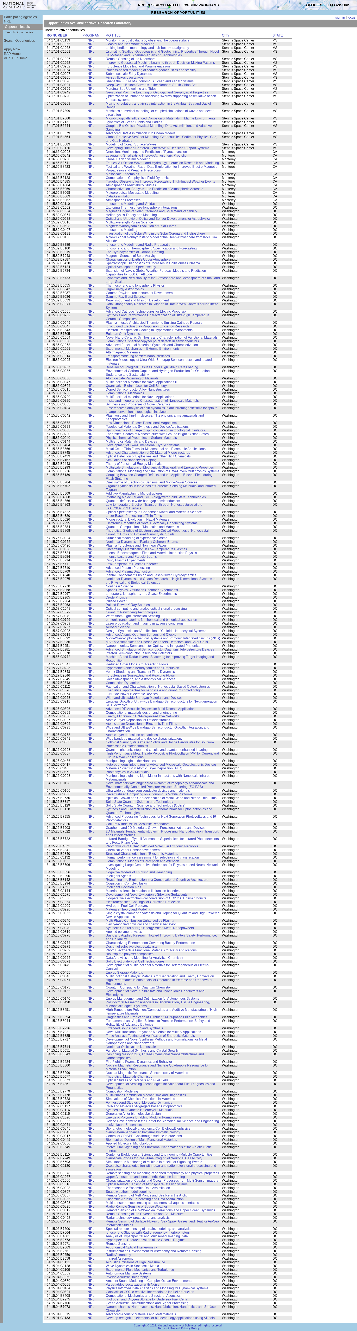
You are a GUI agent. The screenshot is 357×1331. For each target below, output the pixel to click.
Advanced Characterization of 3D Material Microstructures (148, 452)
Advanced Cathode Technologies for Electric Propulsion (147, 311)
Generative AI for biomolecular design (133, 1113)
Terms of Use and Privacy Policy (178, 1328)
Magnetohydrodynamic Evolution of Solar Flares (141, 226)
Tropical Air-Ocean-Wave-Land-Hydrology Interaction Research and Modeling (162, 163)
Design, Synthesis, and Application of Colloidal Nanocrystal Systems (156, 631)
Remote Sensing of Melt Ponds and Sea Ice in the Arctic (146, 1195)
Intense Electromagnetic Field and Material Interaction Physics (151, 553)
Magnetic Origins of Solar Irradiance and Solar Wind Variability (151, 211)
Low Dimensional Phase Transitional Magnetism (141, 423)
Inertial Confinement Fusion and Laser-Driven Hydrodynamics (151, 575)
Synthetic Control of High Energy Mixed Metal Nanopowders (150, 928)
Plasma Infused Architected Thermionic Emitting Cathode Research (155, 322)
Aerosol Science (118, 627)
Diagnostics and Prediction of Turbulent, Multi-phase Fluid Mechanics (156, 1017)
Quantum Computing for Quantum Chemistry (138, 987)
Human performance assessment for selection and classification (152, 857)
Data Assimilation (118, 196)
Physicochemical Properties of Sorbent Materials (141, 437)
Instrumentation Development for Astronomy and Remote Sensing (153, 1251)
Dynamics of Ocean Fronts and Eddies (134, 122)
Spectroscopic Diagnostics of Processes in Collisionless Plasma (153, 263)
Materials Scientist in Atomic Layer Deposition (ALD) (144, 768)
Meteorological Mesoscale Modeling (132, 192)
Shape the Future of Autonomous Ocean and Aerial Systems (150, 81)
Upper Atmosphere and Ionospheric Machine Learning (145, 1177)
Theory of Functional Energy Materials (134, 463)
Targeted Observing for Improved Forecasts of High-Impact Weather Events (160, 181)
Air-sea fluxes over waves (124, 77)
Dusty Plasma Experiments (125, 560)
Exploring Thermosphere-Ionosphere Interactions (141, 207)
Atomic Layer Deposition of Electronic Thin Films (141, 723)
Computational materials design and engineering (141, 712)
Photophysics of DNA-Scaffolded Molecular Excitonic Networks (152, 846)
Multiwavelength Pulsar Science (129, 222)
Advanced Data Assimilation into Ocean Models (140, 133)
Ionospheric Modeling (121, 229)
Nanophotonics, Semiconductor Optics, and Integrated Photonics (153, 645)
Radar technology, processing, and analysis (138, 1217)
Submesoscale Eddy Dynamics (129, 74)
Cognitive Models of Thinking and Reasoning (139, 872)
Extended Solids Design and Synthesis (134, 1028)
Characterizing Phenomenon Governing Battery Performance (150, 943)
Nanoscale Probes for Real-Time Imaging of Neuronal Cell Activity (154, 1158)
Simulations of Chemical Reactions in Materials (140, 1099)
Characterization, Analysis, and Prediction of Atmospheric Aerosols (154, 189)
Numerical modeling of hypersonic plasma (136, 538)
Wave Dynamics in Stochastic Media (132, 1266)
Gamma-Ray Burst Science (126, 296)
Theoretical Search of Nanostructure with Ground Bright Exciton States (157, 434)
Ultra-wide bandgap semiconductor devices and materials (148, 790)
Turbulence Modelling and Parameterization (138, 66)
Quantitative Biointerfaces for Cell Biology (136, 385)
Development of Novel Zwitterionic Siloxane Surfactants (146, 894)
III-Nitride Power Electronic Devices (132, 694)
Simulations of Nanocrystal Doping (131, 460)
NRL (7, 21)
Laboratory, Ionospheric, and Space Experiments (141, 593)
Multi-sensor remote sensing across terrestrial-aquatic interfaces (152, 1203)
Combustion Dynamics (122, 683)
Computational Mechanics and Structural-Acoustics (143, 1295)
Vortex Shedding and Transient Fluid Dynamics (140, 671)
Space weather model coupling (128, 1191)
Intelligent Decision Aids (123, 887)
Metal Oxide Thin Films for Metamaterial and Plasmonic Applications (156, 449)
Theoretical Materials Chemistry (129, 1076)
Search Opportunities (19, 32)
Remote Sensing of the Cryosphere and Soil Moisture (145, 1214)
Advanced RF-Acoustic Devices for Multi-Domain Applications (151, 709)
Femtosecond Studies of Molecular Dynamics (139, 1102)
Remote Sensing (118, 1243)
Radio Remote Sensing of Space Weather (136, 1206)
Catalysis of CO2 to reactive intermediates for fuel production (150, 1292)
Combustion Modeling (122, 1091)
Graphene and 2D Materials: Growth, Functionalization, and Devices (155, 827)
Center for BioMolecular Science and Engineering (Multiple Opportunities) (159, 1154)
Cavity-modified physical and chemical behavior (141, 924)
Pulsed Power (116, 601)
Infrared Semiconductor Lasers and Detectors (139, 653)
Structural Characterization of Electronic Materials (142, 853)
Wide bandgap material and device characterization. (144, 738)
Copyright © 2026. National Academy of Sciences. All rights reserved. (178, 1325)
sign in (340, 17)
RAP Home (12, 54)
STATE (278, 35)
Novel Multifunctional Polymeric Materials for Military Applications (153, 1032)
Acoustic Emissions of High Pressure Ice (135, 1262)
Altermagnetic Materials (123, 352)
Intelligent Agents (118, 876)
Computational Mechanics (125, 393)
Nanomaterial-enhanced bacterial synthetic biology (143, 1132)
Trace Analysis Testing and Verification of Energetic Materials (150, 1035)
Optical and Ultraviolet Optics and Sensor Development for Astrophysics (158, 218)
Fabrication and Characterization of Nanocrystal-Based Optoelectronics (158, 686)
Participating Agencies (20, 17)
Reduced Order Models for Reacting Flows (137, 664)
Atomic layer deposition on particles (132, 735)
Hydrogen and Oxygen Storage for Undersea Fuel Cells (146, 1299)
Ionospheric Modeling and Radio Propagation (139, 244)
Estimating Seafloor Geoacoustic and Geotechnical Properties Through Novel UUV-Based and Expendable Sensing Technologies (162, 53)
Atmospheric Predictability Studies (131, 185)
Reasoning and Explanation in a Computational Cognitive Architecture (157, 879)
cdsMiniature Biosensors (124, 1125)
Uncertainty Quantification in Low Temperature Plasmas (146, 549)
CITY (226, 35)
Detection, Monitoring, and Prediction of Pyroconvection (146, 152)
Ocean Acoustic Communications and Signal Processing (147, 1303)
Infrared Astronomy (119, 1258)
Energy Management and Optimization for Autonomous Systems (152, 998)
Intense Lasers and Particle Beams (131, 556)
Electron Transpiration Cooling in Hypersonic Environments (149, 330)
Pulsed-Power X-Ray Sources (128, 605)
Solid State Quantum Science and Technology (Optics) (145, 805)
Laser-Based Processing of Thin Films (134, 515)
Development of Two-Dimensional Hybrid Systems (143, 445)
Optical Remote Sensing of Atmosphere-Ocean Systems (147, 1184)
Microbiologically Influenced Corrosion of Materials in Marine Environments (160, 118)
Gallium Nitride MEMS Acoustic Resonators (137, 824)
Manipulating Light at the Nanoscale (132, 761)
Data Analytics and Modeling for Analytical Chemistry (144, 957)
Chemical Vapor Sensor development (133, 850)
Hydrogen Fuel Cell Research (128, 905)
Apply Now (12, 49)
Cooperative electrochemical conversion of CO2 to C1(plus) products (156, 898)
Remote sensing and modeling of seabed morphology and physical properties (162, 1173)
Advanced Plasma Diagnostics (128, 571)
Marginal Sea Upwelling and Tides (131, 88)
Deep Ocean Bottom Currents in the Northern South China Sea (152, 85)
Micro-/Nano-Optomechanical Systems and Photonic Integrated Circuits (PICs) (163, 638)
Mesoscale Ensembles (122, 174)
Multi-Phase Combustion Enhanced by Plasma (140, 920)
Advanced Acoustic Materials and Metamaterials (141, 1314)
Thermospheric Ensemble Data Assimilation (138, 1188)
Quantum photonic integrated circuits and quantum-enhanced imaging (157, 749)
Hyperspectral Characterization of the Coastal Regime (145, 1240)
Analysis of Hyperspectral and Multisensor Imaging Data (147, 1236)
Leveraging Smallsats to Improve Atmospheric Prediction (147, 155)
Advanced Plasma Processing (128, 567)
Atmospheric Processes (123, 200)
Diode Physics (116, 597)
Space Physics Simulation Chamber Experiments (142, 590)
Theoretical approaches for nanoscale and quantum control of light (154, 690)
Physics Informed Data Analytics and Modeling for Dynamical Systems (157, 1288)
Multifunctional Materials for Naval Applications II (141, 382)
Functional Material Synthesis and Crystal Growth (142, 1050)
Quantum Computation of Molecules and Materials (142, 527)
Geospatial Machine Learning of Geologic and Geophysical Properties (157, 92)
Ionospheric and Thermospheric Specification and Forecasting (151, 248)
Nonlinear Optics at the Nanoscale (131, 1047)
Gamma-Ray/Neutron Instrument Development (140, 293)
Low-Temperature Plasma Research (132, 564)
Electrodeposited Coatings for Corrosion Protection (143, 902)
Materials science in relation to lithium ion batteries (143, 891)
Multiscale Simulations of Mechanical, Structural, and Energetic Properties (160, 467)
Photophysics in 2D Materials (127, 772)
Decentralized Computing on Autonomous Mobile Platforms (149, 794)
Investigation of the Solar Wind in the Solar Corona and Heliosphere (155, 233)
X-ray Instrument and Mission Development (137, 300)
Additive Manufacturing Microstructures (134, 493)
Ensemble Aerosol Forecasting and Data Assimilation (145, 1199)
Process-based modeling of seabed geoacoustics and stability (151, 70)
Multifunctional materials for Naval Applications (140, 397)
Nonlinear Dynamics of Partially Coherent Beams (142, 541)
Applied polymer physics (124, 931)
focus (351, 17)
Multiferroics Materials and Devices (131, 441)
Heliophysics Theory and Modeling (131, 215)
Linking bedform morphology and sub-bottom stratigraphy (147, 48)
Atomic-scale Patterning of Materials (132, 378)
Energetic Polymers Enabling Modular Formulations (143, 1117)
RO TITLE (113, 35)
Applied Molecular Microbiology (129, 1143)
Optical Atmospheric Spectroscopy (131, 267)
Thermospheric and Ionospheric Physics (135, 285)
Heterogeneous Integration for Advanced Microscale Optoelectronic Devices (161, 764)
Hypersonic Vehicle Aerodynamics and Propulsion (142, 668)
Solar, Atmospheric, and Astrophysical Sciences (140, 679)
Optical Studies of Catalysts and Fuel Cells (137, 1080)
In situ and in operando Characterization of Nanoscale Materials (152, 400)
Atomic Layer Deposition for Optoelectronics (138, 720)
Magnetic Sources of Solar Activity (131, 255)
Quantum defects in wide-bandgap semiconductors (143, 501)
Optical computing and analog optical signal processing (146, 608)
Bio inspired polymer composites (130, 954)
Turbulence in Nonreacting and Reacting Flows (140, 675)
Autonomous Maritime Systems (128, 1273)
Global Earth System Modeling (128, 159)
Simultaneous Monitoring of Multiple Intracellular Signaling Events (154, 1162)
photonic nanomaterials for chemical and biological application (151, 619)
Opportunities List (18, 26)
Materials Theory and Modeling (128, 909)
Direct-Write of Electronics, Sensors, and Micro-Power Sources (151, 482)
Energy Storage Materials (124, 972)
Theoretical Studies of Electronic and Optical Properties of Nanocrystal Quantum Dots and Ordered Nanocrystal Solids (157, 532)
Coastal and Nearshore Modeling (130, 44)
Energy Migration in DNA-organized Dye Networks (143, 716)
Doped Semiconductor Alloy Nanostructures (138, 389)
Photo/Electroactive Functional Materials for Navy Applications (151, 950)
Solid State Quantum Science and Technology (139, 801)
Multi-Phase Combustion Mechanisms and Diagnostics (146, 1095)
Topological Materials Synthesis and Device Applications (147, 426)
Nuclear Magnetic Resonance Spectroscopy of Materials (147, 1073)
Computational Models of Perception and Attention (142, 861)
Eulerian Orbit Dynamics (124, 333)
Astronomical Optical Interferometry (131, 1247)
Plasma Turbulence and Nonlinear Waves (136, 545)
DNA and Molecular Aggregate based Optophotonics (144, 1106)
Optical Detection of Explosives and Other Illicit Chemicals (148, 456)
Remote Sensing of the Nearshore (131, 59)
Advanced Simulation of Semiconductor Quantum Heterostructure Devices (160, 649)
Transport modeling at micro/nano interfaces (138, 356)
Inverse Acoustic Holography (127, 1277)
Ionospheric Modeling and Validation (132, 203)
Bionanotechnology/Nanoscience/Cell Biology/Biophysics (148, 1128)
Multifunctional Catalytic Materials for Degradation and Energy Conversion (160, 976)
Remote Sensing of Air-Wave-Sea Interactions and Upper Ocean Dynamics (160, 1210)
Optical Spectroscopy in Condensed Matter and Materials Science (154, 512)
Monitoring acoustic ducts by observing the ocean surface (147, 40)
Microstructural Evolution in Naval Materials (137, 519)
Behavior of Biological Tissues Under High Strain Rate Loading (152, 367)
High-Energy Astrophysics (125, 289)
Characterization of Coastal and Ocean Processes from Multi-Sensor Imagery (162, 1180)
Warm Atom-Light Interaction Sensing (133, 616)
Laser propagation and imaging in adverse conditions (144, 623)
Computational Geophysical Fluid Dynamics (138, 178)
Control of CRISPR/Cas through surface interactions (144, 1136)
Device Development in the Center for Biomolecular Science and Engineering (162, 1121)
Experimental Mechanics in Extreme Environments (143, 348)
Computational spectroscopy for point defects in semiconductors (152, 341)
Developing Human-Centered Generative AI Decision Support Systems (157, 148)
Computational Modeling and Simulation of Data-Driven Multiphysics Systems (162, 471)
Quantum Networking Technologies (131, 612)
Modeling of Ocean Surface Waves (131, 144)
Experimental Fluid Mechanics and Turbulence (140, 1269)
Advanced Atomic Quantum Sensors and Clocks (141, 634)
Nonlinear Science (119, 586)
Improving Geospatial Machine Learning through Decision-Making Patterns (160, 62)
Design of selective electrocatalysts (131, 946)
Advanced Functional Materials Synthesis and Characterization (152, 345)
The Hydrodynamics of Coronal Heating (135, 252)
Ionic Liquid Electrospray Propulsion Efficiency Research (147, 326)
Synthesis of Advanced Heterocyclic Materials (139, 1110)
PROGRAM (91, 35)
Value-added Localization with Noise (132, 1284)
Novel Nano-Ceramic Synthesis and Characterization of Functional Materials (162, 337)
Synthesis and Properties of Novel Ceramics (138, 404)
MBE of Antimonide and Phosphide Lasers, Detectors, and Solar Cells (157, 642)
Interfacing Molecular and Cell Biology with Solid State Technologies (156, 497)
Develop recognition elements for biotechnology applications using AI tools (160, 1318)
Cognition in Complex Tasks (126, 883)
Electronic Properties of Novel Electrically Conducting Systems (152, 523)
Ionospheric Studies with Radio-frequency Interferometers (148, 1232)
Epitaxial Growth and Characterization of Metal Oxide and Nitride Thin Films (161, 798)
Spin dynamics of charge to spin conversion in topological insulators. (156, 430)
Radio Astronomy (118, 1255)
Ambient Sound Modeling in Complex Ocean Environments (149, 1281)
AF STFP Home (15, 58)
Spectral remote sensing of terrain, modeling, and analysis (148, 1229)
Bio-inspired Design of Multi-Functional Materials (141, 1139)
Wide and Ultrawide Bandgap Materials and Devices (144, 697)
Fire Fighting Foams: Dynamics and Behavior (139, 1061)
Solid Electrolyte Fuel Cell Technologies (135, 961)
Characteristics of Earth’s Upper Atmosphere (138, 259)
